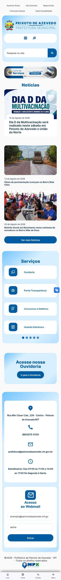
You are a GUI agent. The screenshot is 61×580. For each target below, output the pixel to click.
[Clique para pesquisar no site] (52, 52)
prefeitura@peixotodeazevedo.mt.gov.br (30, 451)
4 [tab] (34, 338)
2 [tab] (27, 338)
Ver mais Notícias (30, 240)
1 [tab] (23, 338)
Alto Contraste (31, 6)
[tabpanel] (30, 302)
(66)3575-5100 (30, 434)
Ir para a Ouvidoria (30, 375)
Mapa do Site (48, 6)
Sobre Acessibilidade (43, 11)
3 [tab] (30, 338)
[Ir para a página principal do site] (30, 25)
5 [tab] (38, 338)
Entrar (30, 538)
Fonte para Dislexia (17, 11)
